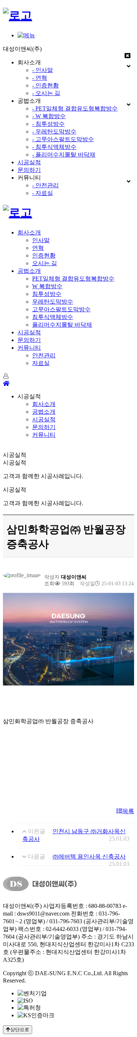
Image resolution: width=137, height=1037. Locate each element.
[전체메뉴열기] (26, 35)
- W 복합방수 (49, 116)
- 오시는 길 (46, 93)
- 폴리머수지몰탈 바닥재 (63, 154)
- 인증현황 (45, 85)
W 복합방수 (47, 286)
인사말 (41, 240)
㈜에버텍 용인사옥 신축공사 (89, 856)
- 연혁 (39, 78)
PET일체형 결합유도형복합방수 (73, 278)
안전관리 (44, 355)
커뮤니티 (29, 348)
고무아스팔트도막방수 (61, 309)
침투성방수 (46, 294)
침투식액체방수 (52, 317)
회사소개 (29, 232)
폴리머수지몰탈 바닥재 (62, 325)
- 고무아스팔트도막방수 (63, 139)
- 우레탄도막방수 (54, 131)
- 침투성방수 (48, 124)
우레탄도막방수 (52, 301)
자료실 (41, 363)
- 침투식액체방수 (54, 147)
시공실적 (29, 162)
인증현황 (44, 255)
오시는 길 (44, 263)
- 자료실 (42, 193)
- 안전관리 (45, 185)
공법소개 (29, 271)
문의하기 (29, 170)
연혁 (38, 248)
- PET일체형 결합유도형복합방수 (75, 108)
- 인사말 (42, 70)
